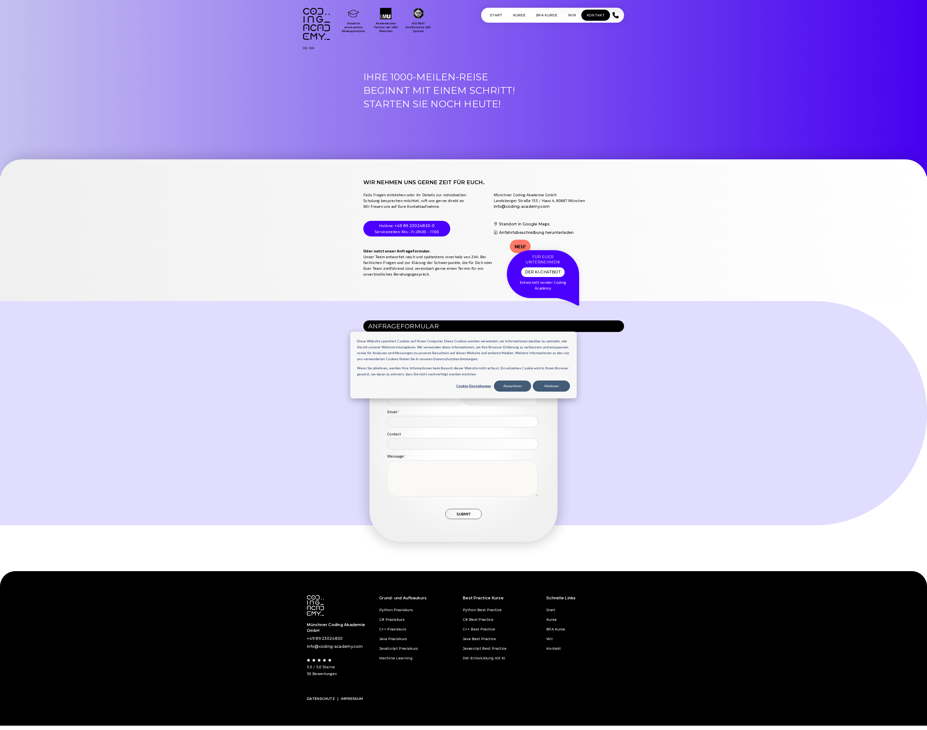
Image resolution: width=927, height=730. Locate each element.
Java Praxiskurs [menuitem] (393, 639)
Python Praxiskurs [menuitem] (396, 610)
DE (305, 48)
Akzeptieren (512, 386)
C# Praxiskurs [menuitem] (392, 619)
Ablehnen (551, 386)
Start (496, 15)
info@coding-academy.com (522, 206)
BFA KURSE (546, 15)
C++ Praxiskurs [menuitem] (392, 629)
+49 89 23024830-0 (414, 225)
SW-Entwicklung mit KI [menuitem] (484, 658)
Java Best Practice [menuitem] (479, 639)
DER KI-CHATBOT (543, 272)
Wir (572, 15)
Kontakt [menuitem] (553, 648)
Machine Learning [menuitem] (395, 658)
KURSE (519, 15)
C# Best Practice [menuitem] (478, 619)
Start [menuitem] (550, 610)
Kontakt (596, 15)
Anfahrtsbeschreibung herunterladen (536, 232)
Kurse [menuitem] (551, 619)
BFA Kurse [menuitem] (555, 629)
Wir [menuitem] (549, 639)
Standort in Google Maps (524, 224)
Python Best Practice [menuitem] (482, 610)
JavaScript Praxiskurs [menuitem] (398, 648)
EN (312, 48)
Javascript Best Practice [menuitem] (484, 648)
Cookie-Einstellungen (473, 386)
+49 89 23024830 (325, 638)
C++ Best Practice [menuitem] (479, 629)
